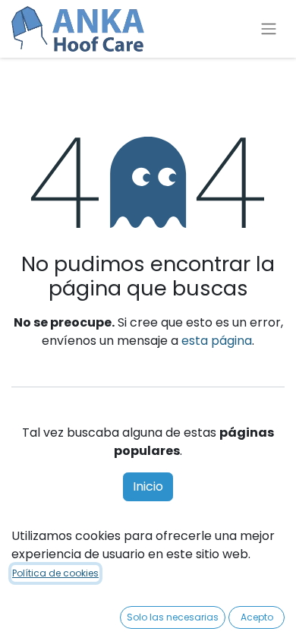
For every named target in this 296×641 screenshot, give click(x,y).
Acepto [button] (257, 617)
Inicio (148, 486)
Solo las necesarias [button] (173, 617)
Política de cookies (55, 573)
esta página (216, 340)
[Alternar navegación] (269, 29)
